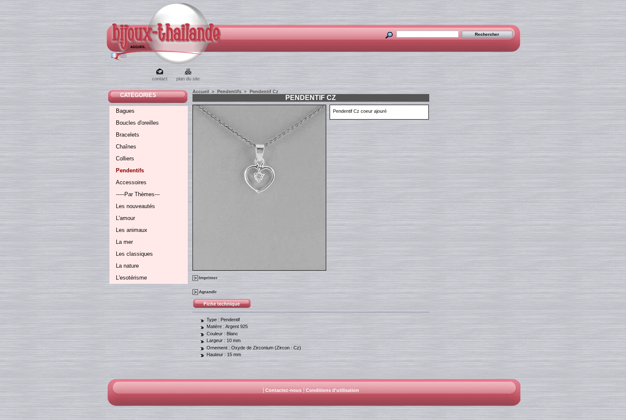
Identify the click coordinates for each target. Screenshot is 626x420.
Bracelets (127, 134)
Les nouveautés (135, 206)
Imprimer (208, 277)
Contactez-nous (283, 390)
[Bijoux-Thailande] (129, 48)
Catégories (138, 95)
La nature (127, 266)
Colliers (125, 158)
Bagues (125, 111)
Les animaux (131, 230)
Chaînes (126, 146)
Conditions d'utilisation (332, 390)
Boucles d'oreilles (137, 123)
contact (159, 78)
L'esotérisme (131, 277)
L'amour (125, 218)
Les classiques (134, 254)
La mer (124, 242)
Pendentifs (130, 170)
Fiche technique (222, 303)
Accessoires (131, 182)
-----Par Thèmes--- (138, 194)
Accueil (200, 91)
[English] (123, 56)
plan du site (188, 78)
